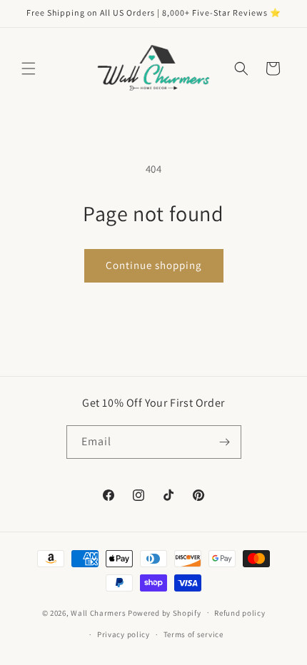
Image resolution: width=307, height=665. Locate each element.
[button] (28, 68)
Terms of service (193, 634)
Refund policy (239, 613)
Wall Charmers (98, 612)
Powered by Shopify (164, 612)
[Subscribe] (225, 442)
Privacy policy (123, 634)
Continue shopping (154, 265)
